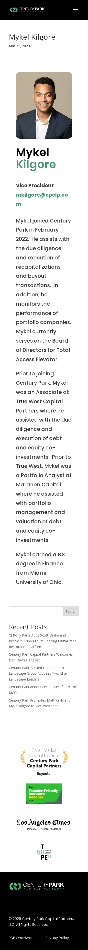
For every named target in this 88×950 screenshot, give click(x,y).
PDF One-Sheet (22, 937)
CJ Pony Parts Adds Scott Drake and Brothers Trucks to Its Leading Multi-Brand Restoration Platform (43, 641)
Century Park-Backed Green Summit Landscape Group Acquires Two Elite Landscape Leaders (38, 673)
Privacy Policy (57, 937)
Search (71, 611)
